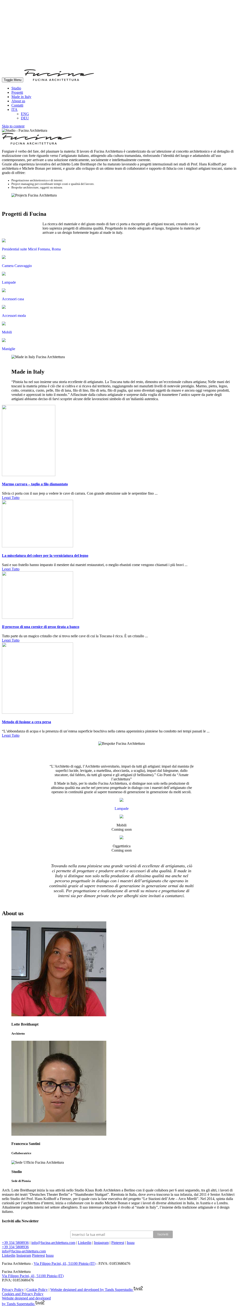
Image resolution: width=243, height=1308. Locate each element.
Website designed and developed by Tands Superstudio (92, 1290)
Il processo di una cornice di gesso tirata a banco (40, 627)
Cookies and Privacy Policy (22, 1294)
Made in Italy (21, 97)
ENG (25, 114)
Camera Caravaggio (17, 266)
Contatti (17, 105)
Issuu (131, 1243)
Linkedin (84, 1243)
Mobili (7, 332)
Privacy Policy (13, 1290)
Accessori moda (14, 316)
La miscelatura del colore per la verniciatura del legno (45, 555)
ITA (14, 110)
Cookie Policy (37, 1290)
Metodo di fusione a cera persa (26, 722)
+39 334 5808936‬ (15, 1243)
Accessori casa (13, 299)
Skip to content (13, 126)
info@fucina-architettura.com (53, 1243)
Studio (16, 88)
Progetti (17, 92)
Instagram (101, 1243)
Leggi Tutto (10, 498)
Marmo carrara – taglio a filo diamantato (35, 484)
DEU (25, 118)
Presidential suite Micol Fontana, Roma (31, 249)
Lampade (9, 282)
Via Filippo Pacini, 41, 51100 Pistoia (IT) (64, 1263)
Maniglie (8, 349)
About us (18, 101)
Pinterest (117, 1243)
